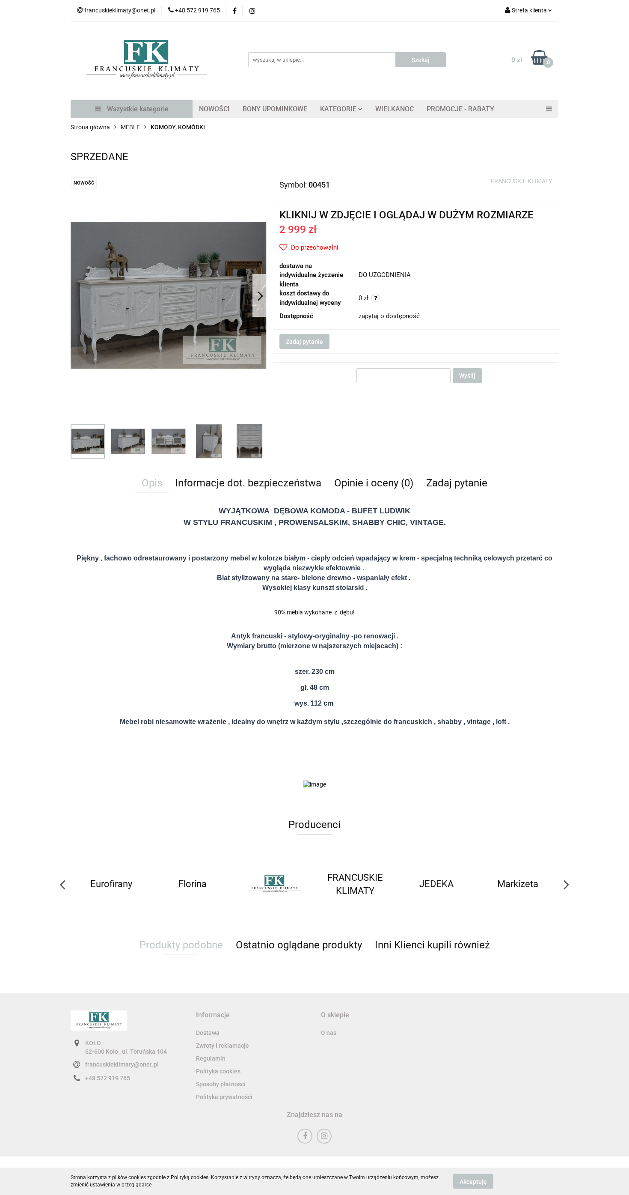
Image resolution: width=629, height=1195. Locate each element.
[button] (213, 1015)
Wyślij (467, 375)
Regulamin (210, 1058)
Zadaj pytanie (304, 341)
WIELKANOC (394, 109)
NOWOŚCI (214, 109)
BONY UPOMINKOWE (275, 109)
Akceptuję (473, 1181)
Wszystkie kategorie (137, 109)
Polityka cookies (218, 1071)
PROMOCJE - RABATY (460, 109)
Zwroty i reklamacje (222, 1045)
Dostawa (208, 1032)
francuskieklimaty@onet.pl (122, 1064)
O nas (328, 1032)
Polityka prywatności (224, 1097)
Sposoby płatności (221, 1084)
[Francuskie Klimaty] (273, 884)
